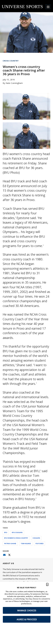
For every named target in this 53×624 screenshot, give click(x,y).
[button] (47, 584)
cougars (36, 538)
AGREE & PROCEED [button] (27, 619)
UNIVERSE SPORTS (22, 6)
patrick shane (10, 543)
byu (5, 532)
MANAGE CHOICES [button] (26, 610)
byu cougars (17, 532)
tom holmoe (26, 543)
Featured (39, 543)
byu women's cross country (16, 538)
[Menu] (48, 6)
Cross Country (11, 61)
